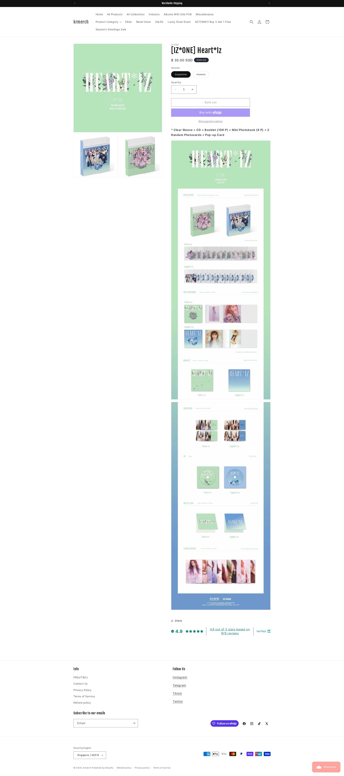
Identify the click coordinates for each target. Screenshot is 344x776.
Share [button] (178, 620)
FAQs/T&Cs (80, 677)
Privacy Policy (82, 690)
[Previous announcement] (75, 3)
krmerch (87, 767)
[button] (108, 22)
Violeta (202, 75)
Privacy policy (142, 767)
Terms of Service (84, 696)
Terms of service (162, 767)
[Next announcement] (269, 3)
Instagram (180, 677)
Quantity (176, 82)
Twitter (178, 701)
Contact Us (80, 683)
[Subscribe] (134, 723)
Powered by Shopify (102, 767)
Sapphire (183, 75)
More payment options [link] (211, 121)
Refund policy (82, 702)
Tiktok (177, 693)
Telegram (179, 685)
